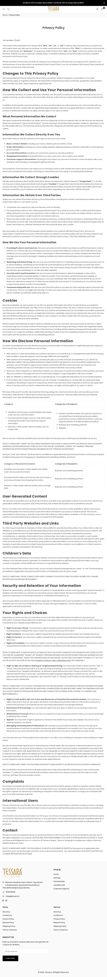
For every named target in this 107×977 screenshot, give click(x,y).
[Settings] (97, 9)
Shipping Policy (9, 926)
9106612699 (10, 892)
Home (5, 15)
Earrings (57, 878)
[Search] (8, 9)
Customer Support (61, 888)
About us (6, 912)
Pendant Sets (59, 881)
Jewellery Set (59, 885)
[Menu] (3, 9)
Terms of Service (10, 930)
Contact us (7, 915)
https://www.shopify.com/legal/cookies (51, 307)
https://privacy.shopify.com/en (27, 775)
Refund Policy (8, 922)
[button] (102, 9)
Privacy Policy (8, 919)
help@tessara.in (13, 896)
